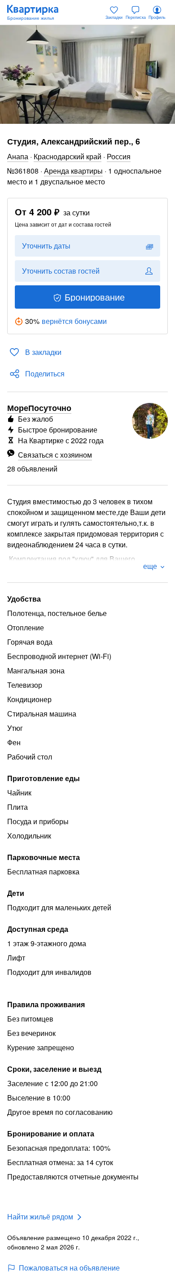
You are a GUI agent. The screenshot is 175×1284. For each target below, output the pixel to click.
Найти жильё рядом (40, 1216)
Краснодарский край (67, 156)
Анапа (17, 156)
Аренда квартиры (73, 171)
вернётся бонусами (74, 321)
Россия (119, 156)
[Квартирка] (37, 12)
